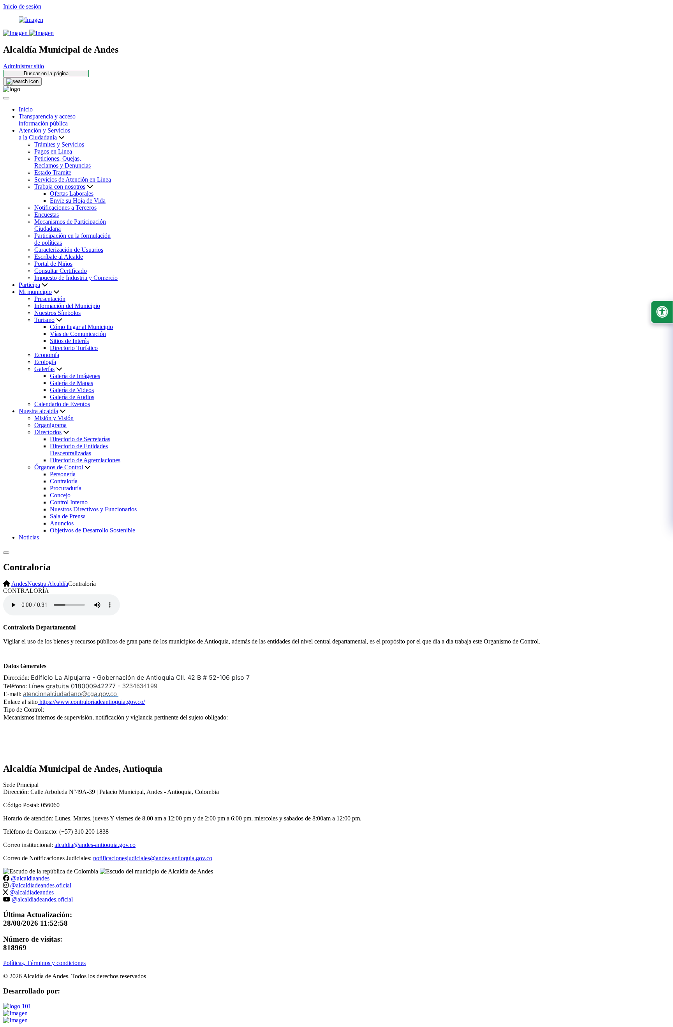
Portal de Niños (53, 263)
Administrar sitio (23, 66)
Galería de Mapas (71, 383)
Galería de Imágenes (75, 376)
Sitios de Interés (69, 341)
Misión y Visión (54, 418)
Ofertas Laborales (71, 193)
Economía (46, 355)
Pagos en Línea (53, 151)
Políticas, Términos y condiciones (44, 963)
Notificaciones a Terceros (65, 207)
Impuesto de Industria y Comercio (76, 277)
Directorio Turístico (74, 348)
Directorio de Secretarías (80, 439)
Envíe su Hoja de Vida (78, 200)
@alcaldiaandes (30, 878)
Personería (63, 474)
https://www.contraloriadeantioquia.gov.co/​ (91, 701)
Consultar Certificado (60, 270)
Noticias (29, 537)
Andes (19, 583)
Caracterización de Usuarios (68, 249)
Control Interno (69, 502)
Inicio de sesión (22, 6)
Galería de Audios (72, 397)
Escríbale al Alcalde (58, 256)
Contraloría (64, 481)
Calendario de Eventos (62, 404)
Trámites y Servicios (59, 144)
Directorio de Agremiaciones (85, 460)
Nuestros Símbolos (57, 312)
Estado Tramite (52, 172)
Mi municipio (35, 291)
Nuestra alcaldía (38, 411)
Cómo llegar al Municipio (81, 326)
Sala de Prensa (68, 516)
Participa (29, 284)
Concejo (60, 495)
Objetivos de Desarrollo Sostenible (92, 530)
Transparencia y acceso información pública (47, 120)
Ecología (45, 362)
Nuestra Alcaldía (47, 583)
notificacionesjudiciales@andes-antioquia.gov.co (152, 858)
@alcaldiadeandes (31, 892)
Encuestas (46, 214)
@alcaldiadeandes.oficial (40, 885)
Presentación (49, 298)
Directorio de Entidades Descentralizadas (79, 449)
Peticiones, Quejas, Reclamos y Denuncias (62, 162)
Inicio (26, 109)
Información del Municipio (67, 305)
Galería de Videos (72, 390)
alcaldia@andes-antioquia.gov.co (95, 844)
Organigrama (50, 425)
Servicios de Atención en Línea (72, 179)
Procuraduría (65, 488)
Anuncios (62, 523)
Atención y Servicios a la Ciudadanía (44, 134)
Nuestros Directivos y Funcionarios (93, 509)
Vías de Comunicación (78, 334)
